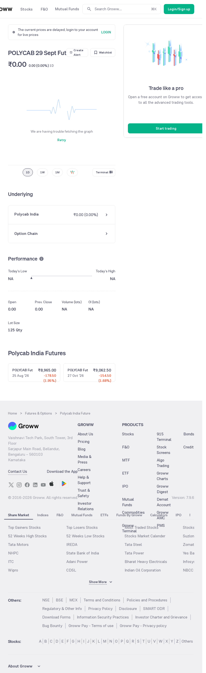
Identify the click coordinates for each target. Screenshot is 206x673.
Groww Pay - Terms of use (91, 625)
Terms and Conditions (102, 600)
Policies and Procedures (147, 600)
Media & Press (84, 459)
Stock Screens (163, 449)
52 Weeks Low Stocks (85, 536)
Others (187, 641)
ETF (125, 473)
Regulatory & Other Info (62, 608)
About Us (85, 434)
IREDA (71, 544)
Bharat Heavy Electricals (146, 561)
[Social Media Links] (11, 485)
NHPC (13, 553)
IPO (125, 486)
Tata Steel (133, 544)
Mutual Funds (128, 502)
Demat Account (164, 502)
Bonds (188, 434)
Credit (188, 447)
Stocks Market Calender (145, 536)
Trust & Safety (84, 493)
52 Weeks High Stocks (27, 536)
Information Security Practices (103, 617)
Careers (84, 469)
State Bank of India (82, 553)
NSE (45, 600)
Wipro (13, 570)
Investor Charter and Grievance (161, 617)
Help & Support (84, 480)
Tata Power (134, 553)
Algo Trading (163, 462)
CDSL (71, 570)
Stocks (128, 434)
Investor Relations (86, 506)
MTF (126, 460)
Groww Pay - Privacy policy (143, 625)
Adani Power (77, 561)
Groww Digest (163, 489)
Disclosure (128, 608)
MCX (73, 600)
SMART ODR (154, 608)
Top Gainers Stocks (24, 527)
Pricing (83, 441)
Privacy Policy (100, 608)
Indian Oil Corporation (143, 570)
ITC (11, 561)
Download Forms (56, 617)
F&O (125, 447)
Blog (81, 449)
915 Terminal (164, 436)
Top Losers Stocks (82, 527)
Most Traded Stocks (142, 527)
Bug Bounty (52, 625)
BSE (59, 600)
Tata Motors (18, 544)
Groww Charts (163, 476)
